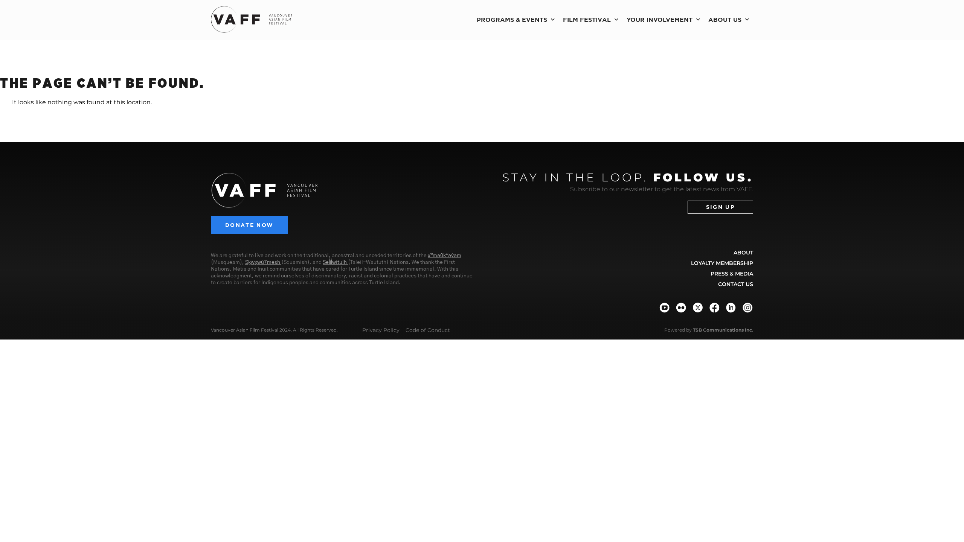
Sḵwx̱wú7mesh (262, 262)
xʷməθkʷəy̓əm (444, 255)
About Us (724, 19)
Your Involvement (659, 19)
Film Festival (587, 19)
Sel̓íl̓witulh (335, 262)
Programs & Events (512, 19)
